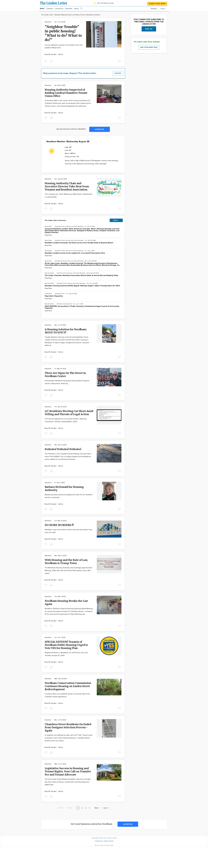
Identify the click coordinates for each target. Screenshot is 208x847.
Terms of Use (99, 845)
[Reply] (51, 61)
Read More (48, 235)
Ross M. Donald (51, 54)
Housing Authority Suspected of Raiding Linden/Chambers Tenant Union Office (66, 93)
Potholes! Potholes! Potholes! (63, 449)
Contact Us (99, 841)
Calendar (49, 9)
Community (59, 9)
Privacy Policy (109, 845)
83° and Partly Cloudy (105, 3)
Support (117, 73)
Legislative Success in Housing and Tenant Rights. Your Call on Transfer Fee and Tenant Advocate (68, 771)
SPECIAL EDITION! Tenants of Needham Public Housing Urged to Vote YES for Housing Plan (66, 645)
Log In (162, 9)
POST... (116, 220)
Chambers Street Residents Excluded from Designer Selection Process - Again (68, 727)
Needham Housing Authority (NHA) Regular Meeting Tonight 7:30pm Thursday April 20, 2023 (82, 286)
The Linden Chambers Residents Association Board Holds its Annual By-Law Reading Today (81, 275)
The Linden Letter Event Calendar (147, 42)
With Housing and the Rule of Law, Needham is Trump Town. (66, 561)
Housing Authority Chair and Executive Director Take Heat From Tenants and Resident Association (67, 186)
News (42, 9)
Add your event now (148, 47)
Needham (48, 22)
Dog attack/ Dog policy (54, 296)
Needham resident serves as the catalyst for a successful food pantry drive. (75, 253)
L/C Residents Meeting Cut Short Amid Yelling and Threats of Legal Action (69, 412)
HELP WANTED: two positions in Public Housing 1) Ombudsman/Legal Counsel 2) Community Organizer (82, 307)
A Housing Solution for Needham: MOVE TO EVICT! (66, 331)
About (76, 9)
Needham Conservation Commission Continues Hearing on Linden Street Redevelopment (68, 686)
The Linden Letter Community (55, 220)
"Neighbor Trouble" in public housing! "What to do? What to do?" (63, 33)
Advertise (68, 9)
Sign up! (149, 29)
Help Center (108, 841)
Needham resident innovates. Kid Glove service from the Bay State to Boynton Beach (79, 243)
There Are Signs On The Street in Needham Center (65, 374)
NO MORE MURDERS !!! (59, 525)
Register (154, 9)
